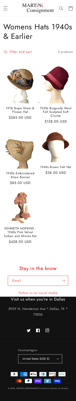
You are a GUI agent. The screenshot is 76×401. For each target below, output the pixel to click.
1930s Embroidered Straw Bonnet (20, 175)
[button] (5, 8)
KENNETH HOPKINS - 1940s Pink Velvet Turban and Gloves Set (20, 232)
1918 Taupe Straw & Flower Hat (20, 110)
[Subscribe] (63, 281)
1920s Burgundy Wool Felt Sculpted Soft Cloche (56, 112)
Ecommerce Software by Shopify (53, 388)
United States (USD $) (36, 359)
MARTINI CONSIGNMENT (27, 388)
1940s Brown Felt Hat (55, 167)
